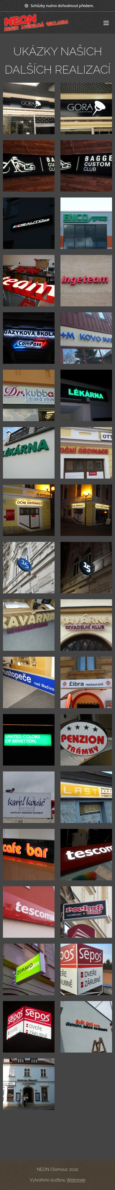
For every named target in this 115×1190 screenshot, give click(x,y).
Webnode (76, 1180)
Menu (106, 23)
